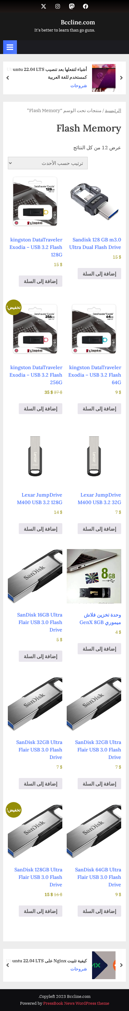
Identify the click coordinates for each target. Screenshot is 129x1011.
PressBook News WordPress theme (76, 1003)
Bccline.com (78, 22)
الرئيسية (113, 110)
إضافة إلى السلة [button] (99, 273)
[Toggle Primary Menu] (10, 47)
